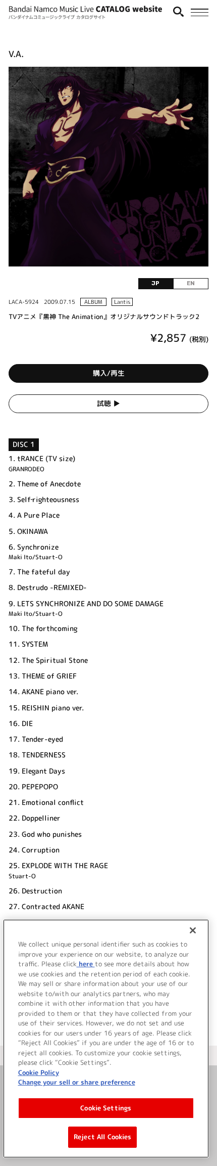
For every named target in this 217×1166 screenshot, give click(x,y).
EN (191, 283)
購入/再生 (109, 373)
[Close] (193, 930)
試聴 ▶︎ (108, 403)
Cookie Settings (105, 1107)
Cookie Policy (38, 1072)
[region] (106, 1038)
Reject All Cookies (102, 1136)
